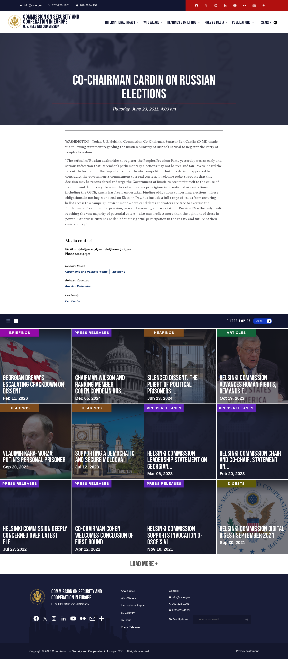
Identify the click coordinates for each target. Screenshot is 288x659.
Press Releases (130, 627)
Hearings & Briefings (182, 22)
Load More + (144, 564)
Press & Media (214, 22)
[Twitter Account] (206, 5)
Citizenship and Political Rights (86, 271)
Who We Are (151, 22)
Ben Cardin (72, 301)
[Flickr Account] (244, 5)
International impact (133, 605)
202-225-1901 (61, 5)
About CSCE (128, 590)
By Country (128, 612)
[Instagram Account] (215, 5)
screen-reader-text (36, 366)
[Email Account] (254, 5)
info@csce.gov (33, 5)
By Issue (126, 620)
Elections (118, 271)
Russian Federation (78, 286)
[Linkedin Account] (225, 5)
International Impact (120, 22)
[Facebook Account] (196, 5)
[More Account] (263, 5)
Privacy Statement (247, 651)
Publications (241, 22)
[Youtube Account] (235, 5)
